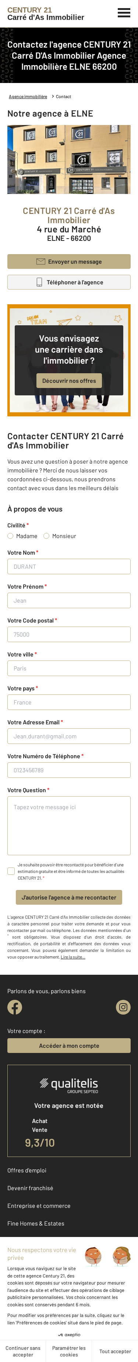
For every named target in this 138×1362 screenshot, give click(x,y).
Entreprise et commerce (39, 1205)
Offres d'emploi (26, 1170)
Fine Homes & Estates (35, 1223)
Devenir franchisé (30, 1187)
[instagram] (123, 1007)
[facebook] (14, 1007)
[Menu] (124, 11)
